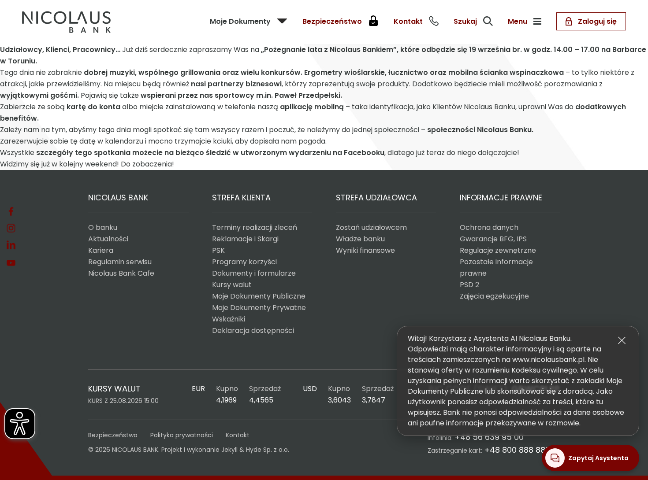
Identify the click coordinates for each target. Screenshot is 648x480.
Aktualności (108, 239)
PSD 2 (469, 285)
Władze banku (360, 239)
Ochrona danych (489, 227)
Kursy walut (232, 285)
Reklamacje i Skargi (245, 239)
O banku (102, 227)
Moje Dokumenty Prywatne (259, 308)
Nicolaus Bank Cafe (121, 273)
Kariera (100, 250)
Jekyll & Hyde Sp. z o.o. (255, 449)
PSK (218, 250)
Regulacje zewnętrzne (498, 250)
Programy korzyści (244, 262)
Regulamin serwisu (120, 262)
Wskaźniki (228, 319)
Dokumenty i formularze (254, 273)
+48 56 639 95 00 (489, 437)
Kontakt (238, 435)
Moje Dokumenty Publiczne (258, 296)
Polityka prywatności (181, 435)
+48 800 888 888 (517, 449)
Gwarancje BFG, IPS (493, 239)
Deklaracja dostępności (253, 330)
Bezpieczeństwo (113, 435)
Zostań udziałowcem (371, 227)
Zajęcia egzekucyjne (494, 296)
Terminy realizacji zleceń (254, 227)
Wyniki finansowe (365, 250)
